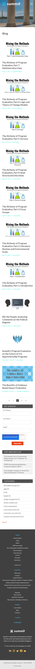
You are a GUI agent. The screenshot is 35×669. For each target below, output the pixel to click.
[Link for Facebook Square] (21, 650)
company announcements (14, 517)
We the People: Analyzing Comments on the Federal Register (14, 319)
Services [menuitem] (17, 575)
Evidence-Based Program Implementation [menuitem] (17, 582)
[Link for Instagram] (14, 650)
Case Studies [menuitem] (17, 607)
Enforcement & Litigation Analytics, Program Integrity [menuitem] (17, 580)
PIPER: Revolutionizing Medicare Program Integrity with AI (15, 465)
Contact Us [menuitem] (17, 565)
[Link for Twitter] (17, 651)
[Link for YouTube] (25, 651)
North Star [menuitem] (17, 560)
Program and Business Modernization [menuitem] (17, 587)
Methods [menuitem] (17, 592)
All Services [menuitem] (17, 573)
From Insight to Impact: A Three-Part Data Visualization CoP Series (16, 472)
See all (4, 522)
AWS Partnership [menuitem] (17, 545)
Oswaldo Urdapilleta (23, 391)
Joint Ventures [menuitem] (17, 553)
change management (12, 499)
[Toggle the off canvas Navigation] (31, 4)
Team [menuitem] (17, 540)
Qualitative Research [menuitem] (17, 597)
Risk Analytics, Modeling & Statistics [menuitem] (17, 599)
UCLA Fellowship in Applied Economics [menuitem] (17, 548)
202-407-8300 (28, 663)
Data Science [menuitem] (17, 595)
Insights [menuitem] (17, 604)
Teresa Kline (16, 179)
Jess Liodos (19, 360)
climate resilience (10, 503)
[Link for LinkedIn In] (10, 650)
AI (5, 492)
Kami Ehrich (15, 142)
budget (7, 496)
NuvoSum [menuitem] (17, 557)
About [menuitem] (18, 535)
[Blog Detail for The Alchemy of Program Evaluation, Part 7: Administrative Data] (17, 50)
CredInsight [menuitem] (17, 622)
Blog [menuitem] (17, 610)
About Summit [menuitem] (17, 538)
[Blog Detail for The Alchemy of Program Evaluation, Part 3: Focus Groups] (17, 194)
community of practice (12, 513)
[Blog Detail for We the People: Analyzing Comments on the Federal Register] (17, 304)
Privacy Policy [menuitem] (17, 666)
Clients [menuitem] (18, 543)
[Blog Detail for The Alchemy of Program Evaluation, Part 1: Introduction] (17, 270)
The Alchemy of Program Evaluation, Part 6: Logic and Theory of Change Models (16, 102)
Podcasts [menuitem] (17, 612)
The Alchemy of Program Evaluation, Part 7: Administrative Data (14, 65)
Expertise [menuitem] (17, 570)
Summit (10, 663)
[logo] (11, 4)
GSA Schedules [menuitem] (17, 550)
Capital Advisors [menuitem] (17, 578)
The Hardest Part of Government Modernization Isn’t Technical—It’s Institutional (15, 458)
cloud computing (10, 506)
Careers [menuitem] (17, 617)
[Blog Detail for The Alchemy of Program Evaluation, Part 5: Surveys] (17, 123)
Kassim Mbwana (17, 108)
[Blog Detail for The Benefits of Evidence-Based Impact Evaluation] (17, 373)
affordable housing (11, 485)
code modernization (11, 510)
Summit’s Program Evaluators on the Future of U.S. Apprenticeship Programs (16, 354)
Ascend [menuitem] (17, 555)
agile (6, 489)
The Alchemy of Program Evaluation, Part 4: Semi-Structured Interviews (14, 172)
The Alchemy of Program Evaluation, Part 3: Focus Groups (14, 209)
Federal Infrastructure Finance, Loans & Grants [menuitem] (17, 585)
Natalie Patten (17, 71)
